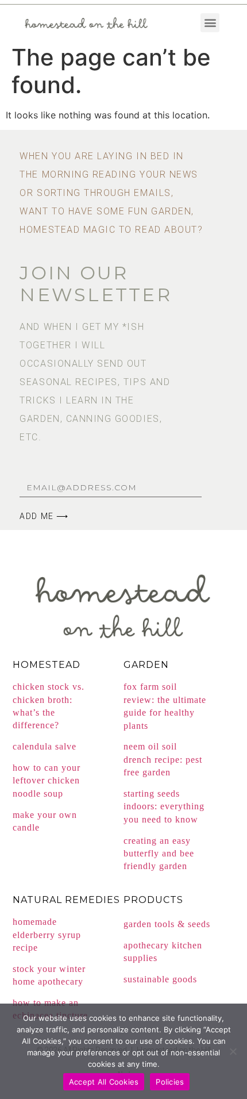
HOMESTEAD (46, 664)
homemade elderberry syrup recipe (47, 934)
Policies (170, 1081)
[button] (209, 22)
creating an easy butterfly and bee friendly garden (159, 853)
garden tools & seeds (167, 924)
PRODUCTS (153, 899)
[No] (232, 1051)
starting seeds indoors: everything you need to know (164, 806)
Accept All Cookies (104, 1081)
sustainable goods (160, 979)
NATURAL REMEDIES (66, 899)
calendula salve (44, 746)
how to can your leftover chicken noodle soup (46, 780)
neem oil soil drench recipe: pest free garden (163, 759)
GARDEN (146, 664)
